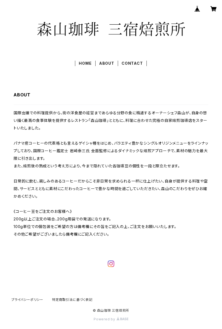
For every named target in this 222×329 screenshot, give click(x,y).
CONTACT (132, 63)
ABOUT (106, 63)
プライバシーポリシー (27, 300)
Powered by (105, 319)
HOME (85, 63)
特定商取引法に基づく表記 (72, 300)
